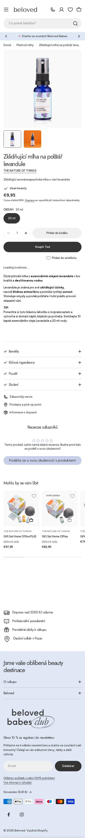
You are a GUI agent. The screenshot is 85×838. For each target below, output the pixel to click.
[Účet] (61, 9)
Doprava (29, 200)
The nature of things (19, 170)
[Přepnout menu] (6, 9)
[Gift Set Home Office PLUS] (21, 509)
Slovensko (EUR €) (15, 792)
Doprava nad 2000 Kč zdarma (32, 612)
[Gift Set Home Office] (60, 509)
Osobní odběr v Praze (27, 638)
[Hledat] (75, 23)
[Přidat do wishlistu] (34, 496)
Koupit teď (42, 246)
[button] (6, 36)
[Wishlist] (70, 9)
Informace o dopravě (23, 412)
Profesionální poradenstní (28, 620)
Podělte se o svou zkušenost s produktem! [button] (42, 460)
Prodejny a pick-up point (25, 404)
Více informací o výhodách (17, 782)
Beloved (19, 830)
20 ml (11, 218)
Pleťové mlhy (25, 45)
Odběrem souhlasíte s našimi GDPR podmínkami (29, 778)
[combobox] (42, 23)
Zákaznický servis (21, 396)
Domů (7, 45)
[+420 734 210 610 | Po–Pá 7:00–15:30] (52, 9)
